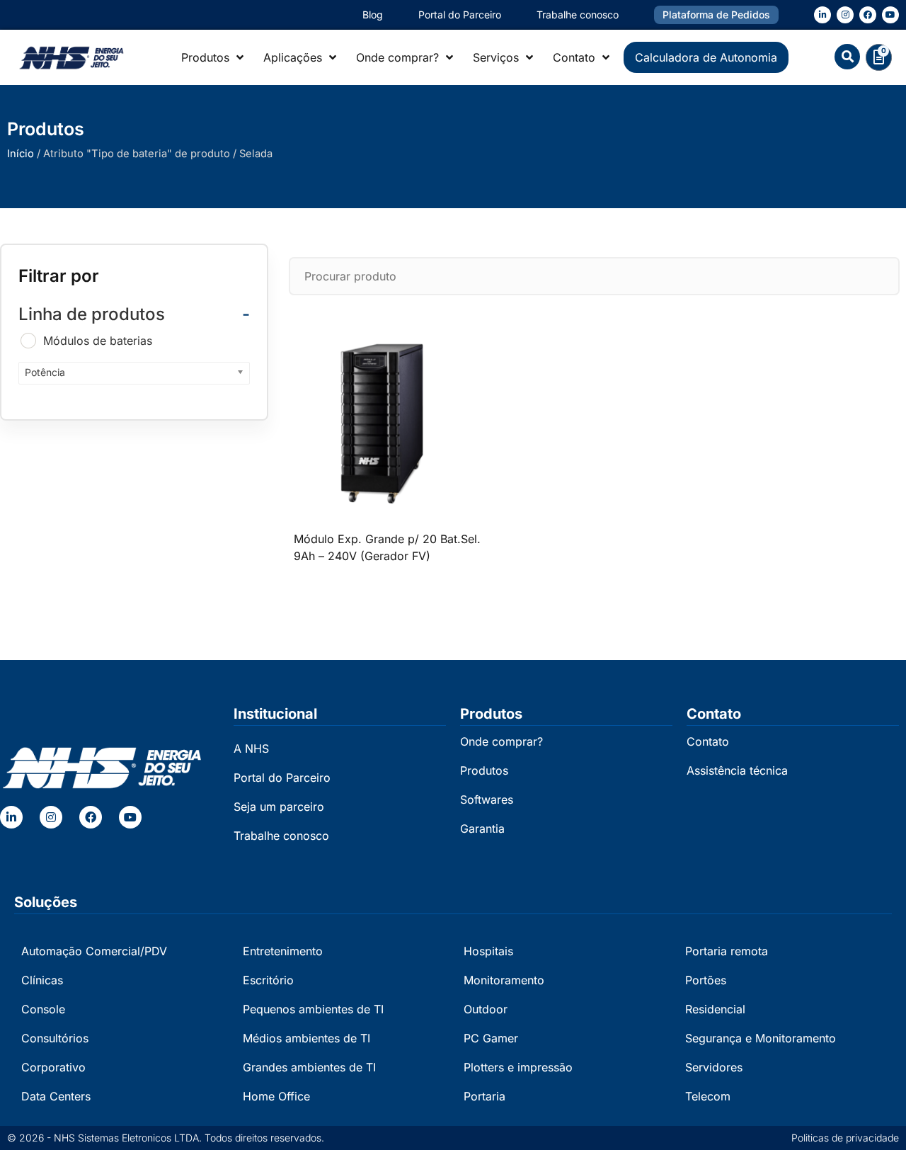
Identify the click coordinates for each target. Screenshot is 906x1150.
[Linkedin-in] (822, 14)
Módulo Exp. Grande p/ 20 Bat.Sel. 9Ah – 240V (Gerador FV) (387, 547)
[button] (847, 56)
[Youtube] (890, 14)
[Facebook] (867, 14)
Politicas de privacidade (845, 1138)
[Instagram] (845, 14)
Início (20, 153)
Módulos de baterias (97, 341)
